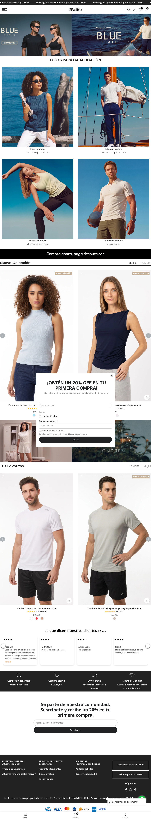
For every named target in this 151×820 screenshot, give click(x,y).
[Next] (148, 335)
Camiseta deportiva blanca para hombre (36, 608)
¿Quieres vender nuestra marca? (19, 773)
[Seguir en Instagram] (130, 790)
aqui (141, 688)
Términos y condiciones (88, 763)
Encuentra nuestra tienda (131, 764)
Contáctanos (45, 763)
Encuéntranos (46, 779)
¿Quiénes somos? (11, 763)
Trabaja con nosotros (13, 768)
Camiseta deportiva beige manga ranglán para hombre (114, 608)
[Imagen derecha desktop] (113, 35)
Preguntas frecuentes (50, 768)
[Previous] (2, 335)
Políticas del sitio (84, 768)
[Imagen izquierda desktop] (38, 35)
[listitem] (34, 415)
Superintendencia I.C (86, 773)
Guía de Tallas (46, 773)
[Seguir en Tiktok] (134, 790)
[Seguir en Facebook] (126, 790)
